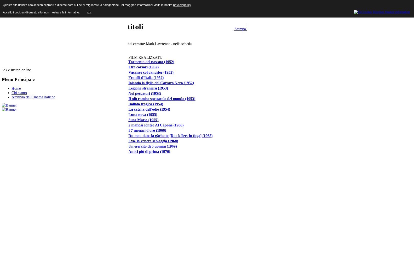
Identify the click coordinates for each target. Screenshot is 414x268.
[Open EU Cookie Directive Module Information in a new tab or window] (382, 11)
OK (89, 12)
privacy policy (182, 5)
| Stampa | (240, 27)
